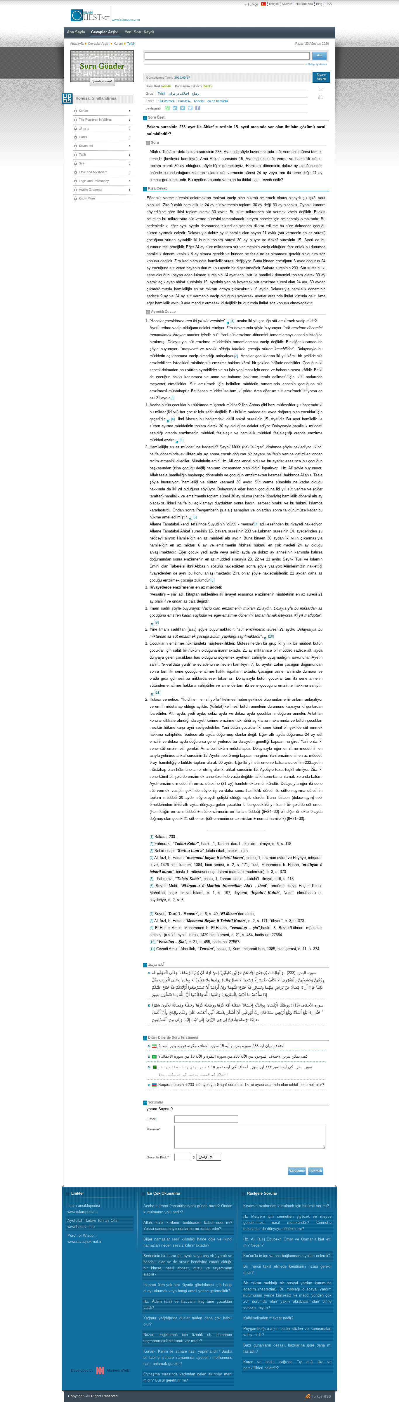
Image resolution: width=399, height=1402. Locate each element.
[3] (172, 398)
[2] (236, 356)
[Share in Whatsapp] (167, 108)
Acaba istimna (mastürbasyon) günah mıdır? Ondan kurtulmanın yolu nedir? (187, 1209)
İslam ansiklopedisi (83, 1208)
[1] (232, 321)
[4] (173, 419)
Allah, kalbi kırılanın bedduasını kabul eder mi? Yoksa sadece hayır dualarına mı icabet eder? (187, 1225)
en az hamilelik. (218, 101)
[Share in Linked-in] (175, 108)
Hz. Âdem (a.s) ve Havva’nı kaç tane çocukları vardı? (187, 1304)
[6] (195, 517)
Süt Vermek (166, 101)
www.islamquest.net (126, 19)
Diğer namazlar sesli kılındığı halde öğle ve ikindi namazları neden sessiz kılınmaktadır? (187, 1242)
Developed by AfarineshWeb (100, 1370)
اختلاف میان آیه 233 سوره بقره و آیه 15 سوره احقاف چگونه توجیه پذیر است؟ (220, 1046)
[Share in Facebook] (197, 108)
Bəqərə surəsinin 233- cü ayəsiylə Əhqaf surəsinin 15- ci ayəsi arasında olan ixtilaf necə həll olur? (240, 1085)
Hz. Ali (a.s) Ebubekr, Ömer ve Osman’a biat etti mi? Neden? (287, 1242)
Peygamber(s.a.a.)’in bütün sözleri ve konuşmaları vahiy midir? (287, 1331)
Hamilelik (184, 101)
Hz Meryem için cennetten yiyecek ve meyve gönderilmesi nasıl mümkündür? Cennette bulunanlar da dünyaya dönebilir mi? (287, 1222)
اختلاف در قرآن (179, 93)
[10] (271, 636)
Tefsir (162, 93)
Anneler (199, 101)
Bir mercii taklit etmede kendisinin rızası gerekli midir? (287, 1269)
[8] (212, 580)
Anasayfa (77, 43)
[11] (157, 692)
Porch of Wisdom (84, 1238)
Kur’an (118, 43)
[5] (181, 440)
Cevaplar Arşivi (98, 43)
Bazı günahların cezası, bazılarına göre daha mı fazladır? (287, 1348)
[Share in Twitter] (190, 108)
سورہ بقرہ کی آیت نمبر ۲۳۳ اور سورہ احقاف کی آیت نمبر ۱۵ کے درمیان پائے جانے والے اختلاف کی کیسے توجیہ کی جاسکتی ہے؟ (234, 1070)
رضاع (195, 93)
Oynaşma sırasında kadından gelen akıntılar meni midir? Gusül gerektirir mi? (187, 1377)
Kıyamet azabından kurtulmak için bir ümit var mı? (286, 1206)
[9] (157, 622)
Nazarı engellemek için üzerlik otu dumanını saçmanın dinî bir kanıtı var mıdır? (187, 1337)
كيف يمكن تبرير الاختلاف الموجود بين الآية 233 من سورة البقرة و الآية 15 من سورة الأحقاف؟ (232, 1057)
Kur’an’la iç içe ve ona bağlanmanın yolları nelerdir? (286, 1256)
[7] (256, 524)
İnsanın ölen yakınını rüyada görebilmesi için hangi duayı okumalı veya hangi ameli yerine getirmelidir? (187, 1288)
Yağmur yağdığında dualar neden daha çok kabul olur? (187, 1321)
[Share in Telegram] (182, 108)
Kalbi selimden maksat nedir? (268, 1318)
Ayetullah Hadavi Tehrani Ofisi (93, 1223)
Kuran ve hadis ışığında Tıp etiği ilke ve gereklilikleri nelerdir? (287, 1365)
